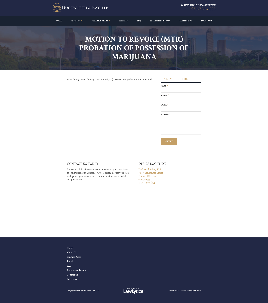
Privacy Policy (186, 291)
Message (166, 114)
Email (164, 105)
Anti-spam (197, 291)
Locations (206, 21)
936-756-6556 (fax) (146, 182)
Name (164, 86)
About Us (76, 21)
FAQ (139, 21)
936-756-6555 (203, 9)
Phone (165, 95)
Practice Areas (100, 21)
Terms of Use (174, 291)
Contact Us (186, 21)
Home (59, 21)
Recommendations (160, 21)
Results (123, 21)
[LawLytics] (134, 291)
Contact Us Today (82, 164)
